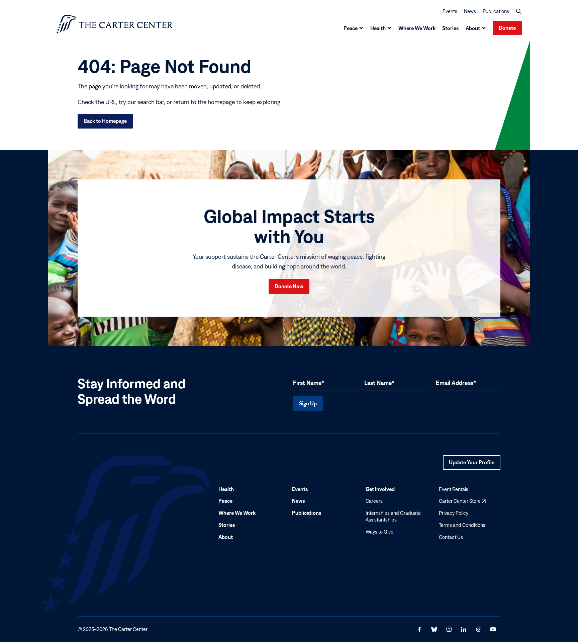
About (473, 28)
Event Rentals (453, 489)
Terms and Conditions (462, 525)
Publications (496, 11)
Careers (374, 501)
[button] (518, 11)
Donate (507, 28)
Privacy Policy (453, 513)
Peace (351, 28)
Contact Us (451, 537)
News (470, 11)
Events (450, 11)
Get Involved (380, 489)
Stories (450, 28)
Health (378, 28)
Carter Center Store (462, 501)
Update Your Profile (471, 464)
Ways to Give (379, 532)
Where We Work (417, 28)
